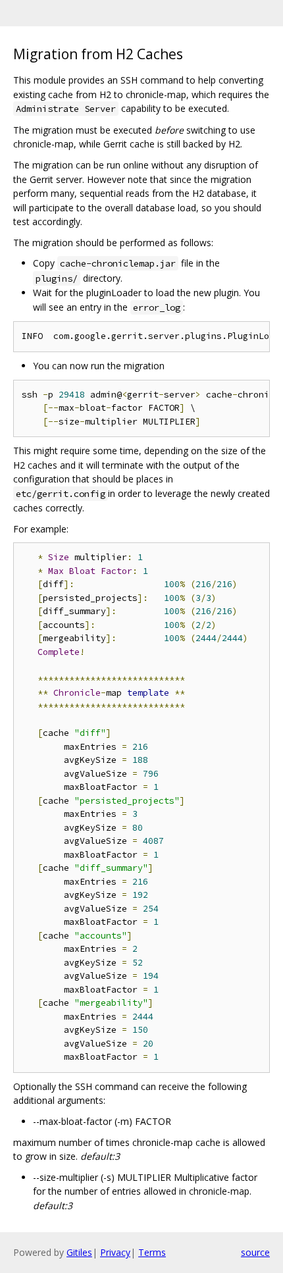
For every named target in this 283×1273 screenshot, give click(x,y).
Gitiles (79, 1252)
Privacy (115, 1252)
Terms (152, 1252)
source (255, 1252)
